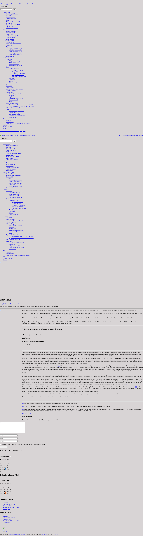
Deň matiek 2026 (7, 506)
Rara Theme (44, 534)
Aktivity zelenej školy (14, 64)
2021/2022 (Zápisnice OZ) (15, 48)
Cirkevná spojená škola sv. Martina (27, 4)
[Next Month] (10, 456)
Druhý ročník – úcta (16, 72)
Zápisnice (8, 47)
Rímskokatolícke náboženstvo (16, 98)
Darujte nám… (9, 109)
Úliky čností (12, 79)
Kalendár (5, 125)
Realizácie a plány (10, 56)
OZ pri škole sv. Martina (8, 40)
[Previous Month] (1, 456)
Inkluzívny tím (9, 23)
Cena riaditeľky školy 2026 (9, 504)
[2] (23, 406)
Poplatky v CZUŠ (10, 39)
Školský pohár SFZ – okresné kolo (11, 507)
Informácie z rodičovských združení (14, 89)
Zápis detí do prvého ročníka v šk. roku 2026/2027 (21, 104)
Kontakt (5, 128)
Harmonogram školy (11, 18)
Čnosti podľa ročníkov (14, 68)
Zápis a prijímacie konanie (12, 103)
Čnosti (7, 67)
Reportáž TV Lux (26, 413)
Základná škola (6, 12)
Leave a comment (14, 304)
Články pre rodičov (13, 83)
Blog (4, 119)
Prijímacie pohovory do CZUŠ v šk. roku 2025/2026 (21, 106)
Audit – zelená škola (14, 62)
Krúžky (8, 20)
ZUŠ (4, 29)
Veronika (8, 304)
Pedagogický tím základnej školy (13, 21)
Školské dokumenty (10, 17)
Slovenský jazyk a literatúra (15, 93)
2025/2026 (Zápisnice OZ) (15, 54)
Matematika (11, 95)
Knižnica (11, 81)
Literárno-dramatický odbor (12, 36)
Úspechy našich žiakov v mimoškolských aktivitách (18, 123)
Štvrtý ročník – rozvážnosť (18, 75)
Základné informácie (11, 31)
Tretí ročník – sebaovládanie (18, 73)
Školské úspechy (10, 122)
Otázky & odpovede (10, 87)
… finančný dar (12, 117)
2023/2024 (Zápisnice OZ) (15, 51)
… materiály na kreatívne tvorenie (17, 115)
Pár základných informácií (12, 14)
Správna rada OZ (10, 42)
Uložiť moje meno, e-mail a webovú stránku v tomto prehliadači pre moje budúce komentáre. (23, 444)
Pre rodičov (5, 84)
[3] (136, 387)
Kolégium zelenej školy (14, 61)
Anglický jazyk (12, 97)
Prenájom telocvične (8, 126)
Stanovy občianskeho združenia (13, 43)
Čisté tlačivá (9, 86)
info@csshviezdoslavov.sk (13, 131)
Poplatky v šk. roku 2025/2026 (13, 25)
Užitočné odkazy (10, 92)
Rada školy (8, 15)
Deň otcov (5, 502)
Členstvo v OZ (9, 45)
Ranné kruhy (12, 78)
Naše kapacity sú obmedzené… (13, 108)
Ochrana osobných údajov (12, 28)
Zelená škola (9, 59)
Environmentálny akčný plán (15, 65)
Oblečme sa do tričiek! (11, 90)
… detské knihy (12, 112)
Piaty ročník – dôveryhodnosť (19, 76)
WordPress (55, 534)
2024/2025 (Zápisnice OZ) (15, 53)
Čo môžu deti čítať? (13, 100)
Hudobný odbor (9, 34)
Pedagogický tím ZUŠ (11, 37)
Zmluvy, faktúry (10, 26)
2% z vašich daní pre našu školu (16, 111)
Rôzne (10, 101)
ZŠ (21, 131)
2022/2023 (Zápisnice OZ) (15, 50)
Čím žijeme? (6, 57)
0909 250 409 (3, 131)
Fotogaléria (8, 120)
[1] (23, 403)
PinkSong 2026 (6, 509)
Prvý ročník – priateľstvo (17, 70)
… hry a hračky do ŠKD (15, 114)
